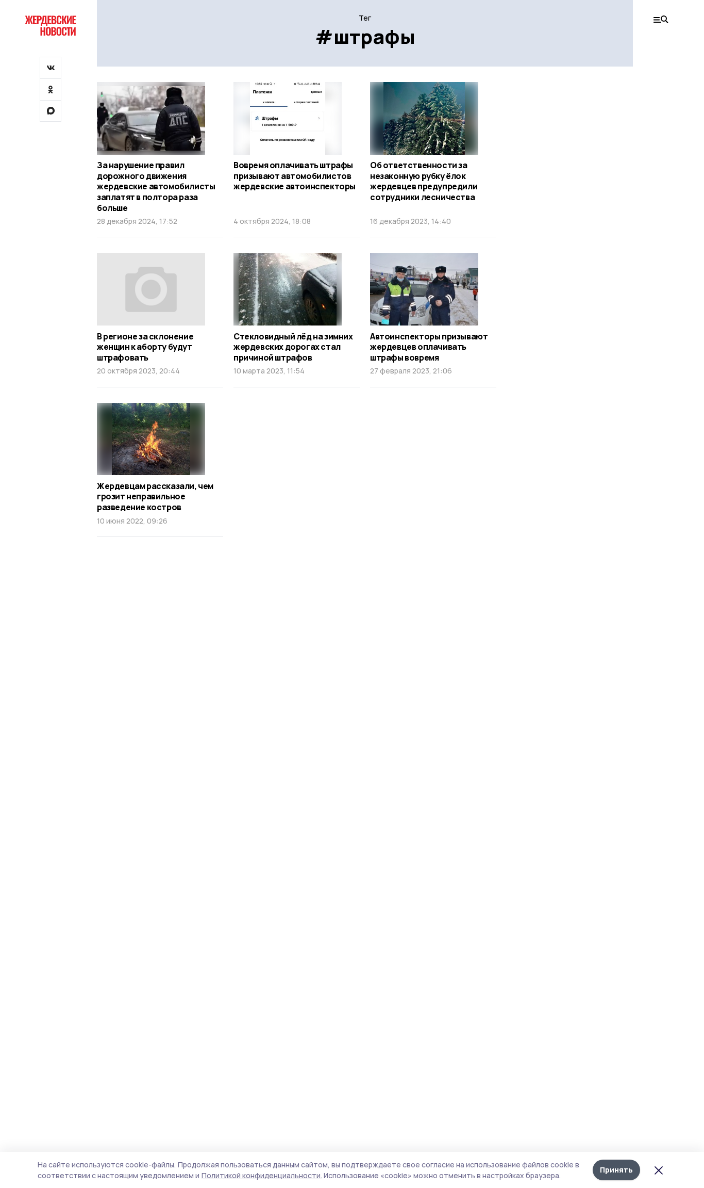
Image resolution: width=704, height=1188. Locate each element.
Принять (616, 1170)
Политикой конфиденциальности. (262, 1175)
